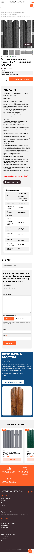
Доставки (4, 541)
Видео (29, 44)
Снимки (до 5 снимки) (9, 315)
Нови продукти (5, 498)
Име (4, 329)
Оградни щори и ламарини (16, 12)
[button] (32, 33)
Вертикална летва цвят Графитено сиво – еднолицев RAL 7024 (11, 453)
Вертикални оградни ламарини (8, 14)
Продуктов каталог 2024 (8, 523)
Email (5, 335)
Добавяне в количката (21, 79)
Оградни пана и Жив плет (8, 512)
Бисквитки (4, 538)
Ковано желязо (5, 502)
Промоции (4, 500)
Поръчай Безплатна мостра (13, 382)
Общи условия (5, 536)
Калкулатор (4, 525)
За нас (3, 521)
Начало (3, 12)
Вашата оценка (8, 285)
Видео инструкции (13, 182)
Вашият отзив (7, 294)
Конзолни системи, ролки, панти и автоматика (14, 514)
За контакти (4, 527)
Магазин (7, 12)
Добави (12, 459)
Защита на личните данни (8, 534)
